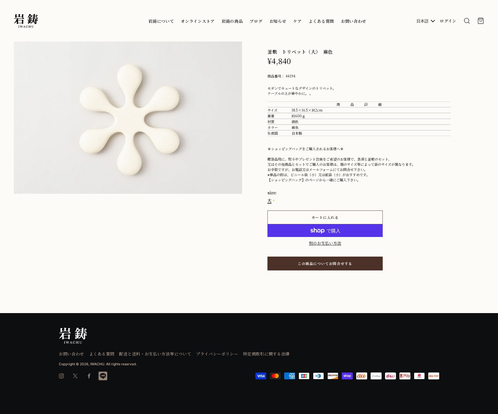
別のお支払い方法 (325, 243)
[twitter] (75, 376)
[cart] (481, 21)
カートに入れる (325, 217)
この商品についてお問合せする (325, 263)
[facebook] (89, 376)
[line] (103, 376)
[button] (235, 48)
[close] (467, 21)
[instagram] (61, 376)
